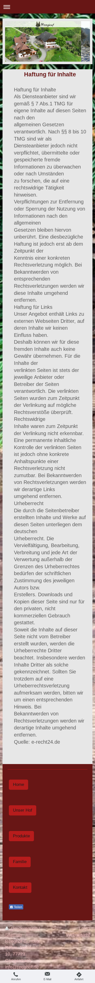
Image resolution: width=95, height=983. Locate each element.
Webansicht (78, 934)
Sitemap (13, 934)
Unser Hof (22, 810)
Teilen (17, 907)
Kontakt (20, 887)
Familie (20, 861)
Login (84, 928)
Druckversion (24, 928)
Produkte (21, 836)
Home (18, 784)
